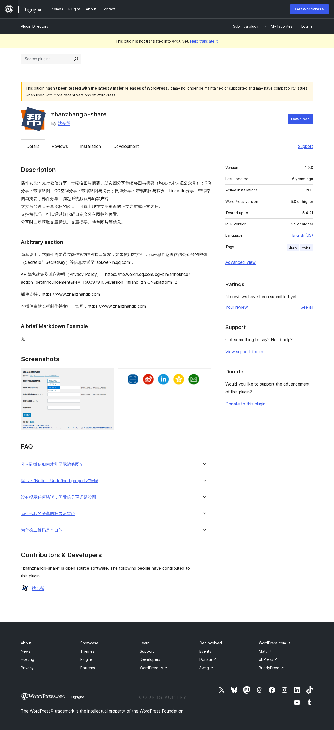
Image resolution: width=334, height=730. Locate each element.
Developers (150, 659)
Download (300, 119)
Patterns (87, 667)
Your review (236, 307)
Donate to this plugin (245, 403)
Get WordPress (309, 9)
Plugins (86, 659)
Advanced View (240, 262)
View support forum (244, 351)
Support (305, 146)
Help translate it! (204, 41)
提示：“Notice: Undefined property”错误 (59, 480)
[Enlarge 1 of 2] (106, 375)
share (292, 247)
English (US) (302, 235)
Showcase (89, 643)
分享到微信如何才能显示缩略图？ (52, 464)
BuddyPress (271, 667)
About (26, 643)
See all (307, 307)
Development (126, 146)
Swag (206, 667)
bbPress (268, 659)
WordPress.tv (154, 667)
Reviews (60, 146)
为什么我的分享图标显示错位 (48, 513)
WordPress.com (274, 643)
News (26, 651)
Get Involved (210, 643)
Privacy (27, 667)
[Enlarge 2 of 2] (203, 375)
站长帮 (64, 123)
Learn (145, 643)
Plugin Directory (35, 26)
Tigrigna (77, 697)
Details (32, 146)
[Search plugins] (76, 59)
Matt (265, 651)
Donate (208, 659)
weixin (306, 247)
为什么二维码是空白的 (42, 530)
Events (205, 651)
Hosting (27, 659)
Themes (87, 651)
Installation (90, 146)
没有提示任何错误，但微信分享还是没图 (58, 497)
